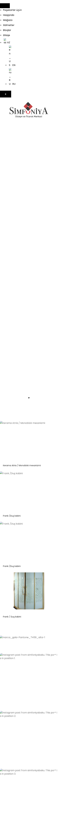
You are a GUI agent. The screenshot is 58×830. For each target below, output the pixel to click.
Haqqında (8, 15)
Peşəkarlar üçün (12, 10)
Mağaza (7, 20)
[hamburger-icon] (5, 5)
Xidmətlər (8, 25)
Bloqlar (7, 30)
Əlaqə (6, 35)
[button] (29, 682)
